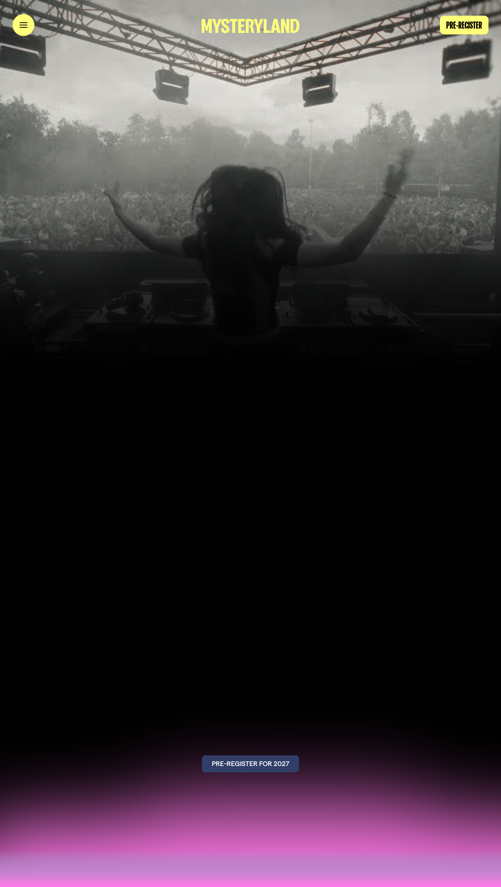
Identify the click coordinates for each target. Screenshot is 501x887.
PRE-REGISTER (464, 25)
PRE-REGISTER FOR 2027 (250, 763)
